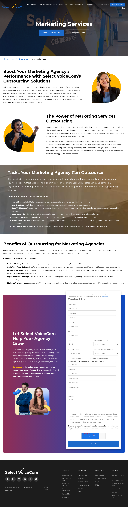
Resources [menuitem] (90, 4)
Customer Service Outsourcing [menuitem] (67, 490)
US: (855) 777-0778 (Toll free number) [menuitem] (118, 476)
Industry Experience (20, 59)
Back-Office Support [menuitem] (65, 484)
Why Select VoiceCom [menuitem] (47, 4)
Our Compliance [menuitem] (83, 485)
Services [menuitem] (65, 471)
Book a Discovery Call (51, 33)
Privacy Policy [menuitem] (46, 488)
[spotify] (36, 479)
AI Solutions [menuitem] (65, 497)
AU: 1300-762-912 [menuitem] (117, 480)
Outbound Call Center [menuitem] (66, 479)
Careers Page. (105, 296)
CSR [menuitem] (79, 492)
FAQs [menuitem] (97, 485)
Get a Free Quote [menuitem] (117, 489)
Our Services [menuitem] (31, 4)
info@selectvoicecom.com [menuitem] (118, 484)
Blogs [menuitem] (97, 482)
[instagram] (19, 479)
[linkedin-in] (13, 479)
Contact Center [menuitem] (67, 475)
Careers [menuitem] (80, 488)
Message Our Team (77, 33)
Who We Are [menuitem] (82, 475)
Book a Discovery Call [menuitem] (117, 496)
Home (6, 59)
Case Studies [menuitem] (99, 475)
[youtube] (24, 479)
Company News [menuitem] (100, 478)
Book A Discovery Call (117, 4)
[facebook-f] (7, 479)
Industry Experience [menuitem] (76, 4)
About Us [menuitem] (62, 4)
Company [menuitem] (82, 471)
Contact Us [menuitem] (102, 4)
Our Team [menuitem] (81, 478)
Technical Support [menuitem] (67, 494)
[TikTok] (30, 479)
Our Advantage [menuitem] (83, 482)
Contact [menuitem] (115, 471)
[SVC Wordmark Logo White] (14, 6)
